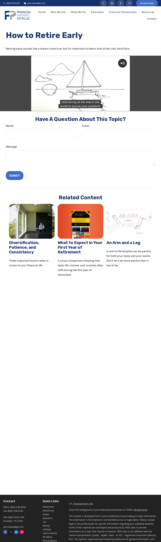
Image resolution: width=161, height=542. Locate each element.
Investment (48, 510)
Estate (46, 514)
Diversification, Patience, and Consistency (24, 247)
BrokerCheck (140, 509)
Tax (44, 521)
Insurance (48, 518)
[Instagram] (22, 532)
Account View (147, 3)
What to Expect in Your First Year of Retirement (80, 247)
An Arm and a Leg (123, 242)
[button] (42, 12)
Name (9, 126)
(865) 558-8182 (13, 3)
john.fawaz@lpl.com (36, 3)
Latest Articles (50, 533)
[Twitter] (103, 3)
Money (46, 525)
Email (85, 126)
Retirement (48, 506)
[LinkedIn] (112, 3)
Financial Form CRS (83, 503)
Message (11, 146)
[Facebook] (120, 3)
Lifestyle (47, 529)
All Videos (47, 536)
